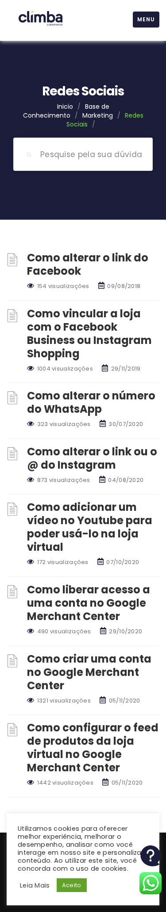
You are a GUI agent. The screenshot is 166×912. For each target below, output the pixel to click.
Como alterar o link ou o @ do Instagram (92, 458)
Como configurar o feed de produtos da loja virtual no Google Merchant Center (92, 747)
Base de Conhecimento (66, 111)
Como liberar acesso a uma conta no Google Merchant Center (88, 603)
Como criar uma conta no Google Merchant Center (89, 672)
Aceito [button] (71, 885)
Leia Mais (35, 885)
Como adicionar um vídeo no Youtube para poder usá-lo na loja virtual (89, 527)
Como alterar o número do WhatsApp (91, 402)
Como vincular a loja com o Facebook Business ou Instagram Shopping (89, 333)
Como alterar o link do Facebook (87, 264)
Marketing (97, 115)
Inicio (65, 106)
